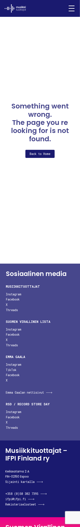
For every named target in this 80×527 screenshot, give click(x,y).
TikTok (11, 370)
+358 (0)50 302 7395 (21, 494)
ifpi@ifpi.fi (15, 499)
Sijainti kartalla (20, 482)
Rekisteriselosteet (20, 504)
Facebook (13, 299)
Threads (12, 310)
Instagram (13, 294)
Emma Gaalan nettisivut (25, 392)
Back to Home (40, 154)
